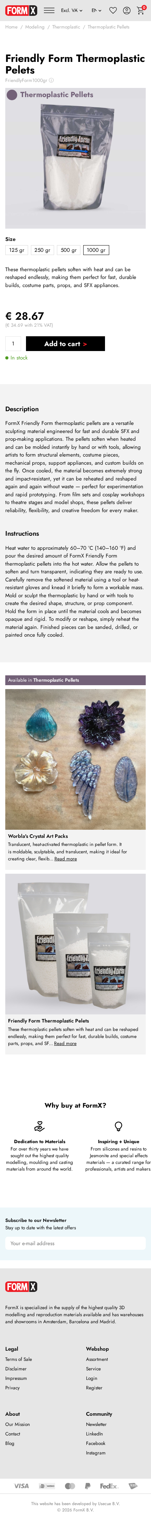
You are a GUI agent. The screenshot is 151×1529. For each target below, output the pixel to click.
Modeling (35, 27)
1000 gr (96, 250)
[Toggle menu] (49, 10)
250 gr (42, 250)
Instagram (96, 1453)
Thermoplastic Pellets (108, 27)
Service (93, 1368)
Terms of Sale (18, 1359)
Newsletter (96, 1424)
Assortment (97, 1359)
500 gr (69, 250)
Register (94, 1387)
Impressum (16, 1378)
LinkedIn (94, 1434)
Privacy (12, 1387)
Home (11, 27)
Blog (9, 1443)
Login (91, 1378)
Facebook (95, 1443)
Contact (12, 1434)
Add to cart (62, 344)
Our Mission (17, 1424)
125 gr (16, 250)
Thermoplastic (66, 27)
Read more (65, 858)
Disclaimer (16, 1368)
